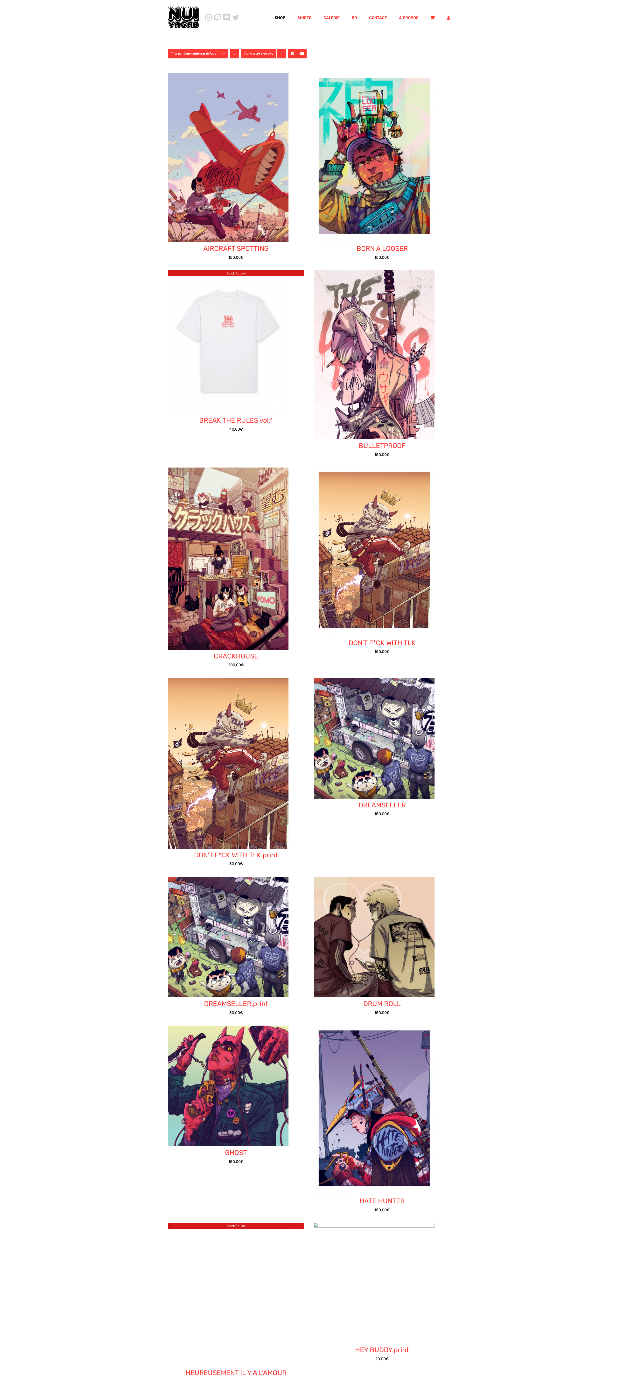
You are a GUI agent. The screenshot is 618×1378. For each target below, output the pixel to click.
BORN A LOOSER (382, 248)
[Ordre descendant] (234, 54)
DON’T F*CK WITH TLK (382, 643)
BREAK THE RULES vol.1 (236, 420)
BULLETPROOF (382, 446)
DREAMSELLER (382, 805)
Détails (232, 158)
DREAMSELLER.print (236, 1004)
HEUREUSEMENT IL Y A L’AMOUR (236, 1373)
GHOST (236, 1153)
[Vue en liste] (302, 53)
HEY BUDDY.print (382, 1350)
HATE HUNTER (382, 1201)
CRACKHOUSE (236, 656)
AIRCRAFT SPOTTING (236, 248)
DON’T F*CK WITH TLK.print (236, 855)
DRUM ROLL (382, 1004)
